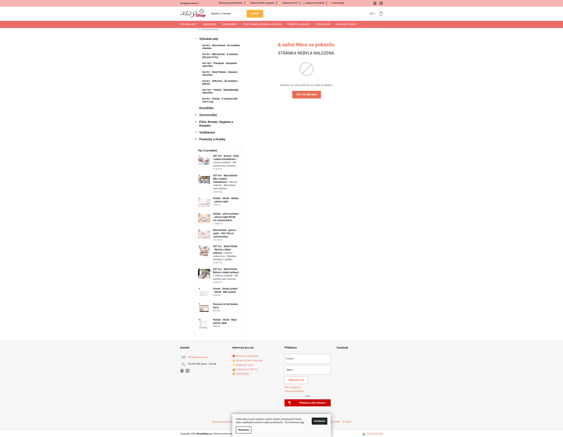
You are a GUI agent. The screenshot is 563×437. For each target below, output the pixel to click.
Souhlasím (319, 421)
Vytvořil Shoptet (375, 433)
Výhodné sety (208, 39)
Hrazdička (206, 108)
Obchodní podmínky (222, 421)
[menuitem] (188, 24)
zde (302, 422)
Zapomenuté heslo (294, 391)
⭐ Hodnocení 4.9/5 (288, 3)
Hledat (255, 13)
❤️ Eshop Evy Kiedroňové (230, 3)
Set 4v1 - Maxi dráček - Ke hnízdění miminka (221, 47)
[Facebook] (375, 3)
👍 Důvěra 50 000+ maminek (260, 3)
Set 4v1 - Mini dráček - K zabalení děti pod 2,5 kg (220, 55)
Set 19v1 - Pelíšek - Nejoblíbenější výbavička (220, 91)
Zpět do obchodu (306, 94)
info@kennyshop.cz (189, 3)
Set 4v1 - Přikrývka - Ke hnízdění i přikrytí (220, 82)
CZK (371, 13)
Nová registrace (293, 387)
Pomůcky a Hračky (212, 139)
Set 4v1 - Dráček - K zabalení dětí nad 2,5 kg (219, 100)
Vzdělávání (207, 132)
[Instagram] (381, 3)
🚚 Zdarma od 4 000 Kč (313, 3)
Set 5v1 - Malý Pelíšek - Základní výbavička (219, 73)
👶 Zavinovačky (336, 3)
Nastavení (243, 429)
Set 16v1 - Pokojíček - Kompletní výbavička (219, 64)
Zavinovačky (208, 115)
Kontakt (347, 421)
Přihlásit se (296, 380)
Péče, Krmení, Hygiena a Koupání (216, 123)
